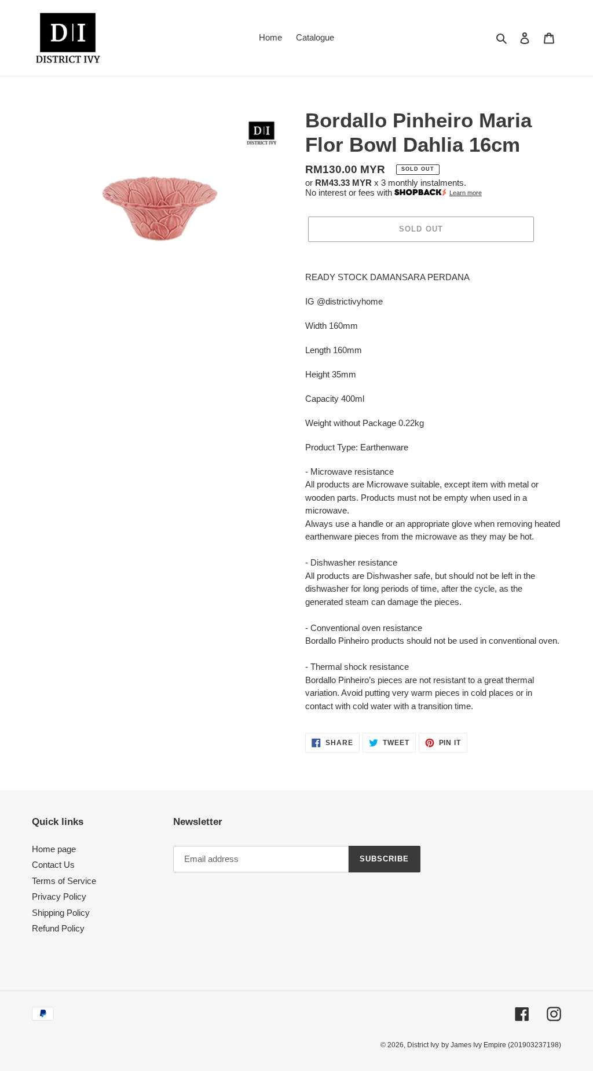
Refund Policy (58, 928)
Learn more (465, 192)
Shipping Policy (61, 913)
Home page (54, 849)
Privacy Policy (59, 896)
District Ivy (423, 1045)
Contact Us (53, 865)
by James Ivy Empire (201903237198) (501, 1045)
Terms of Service (64, 881)
